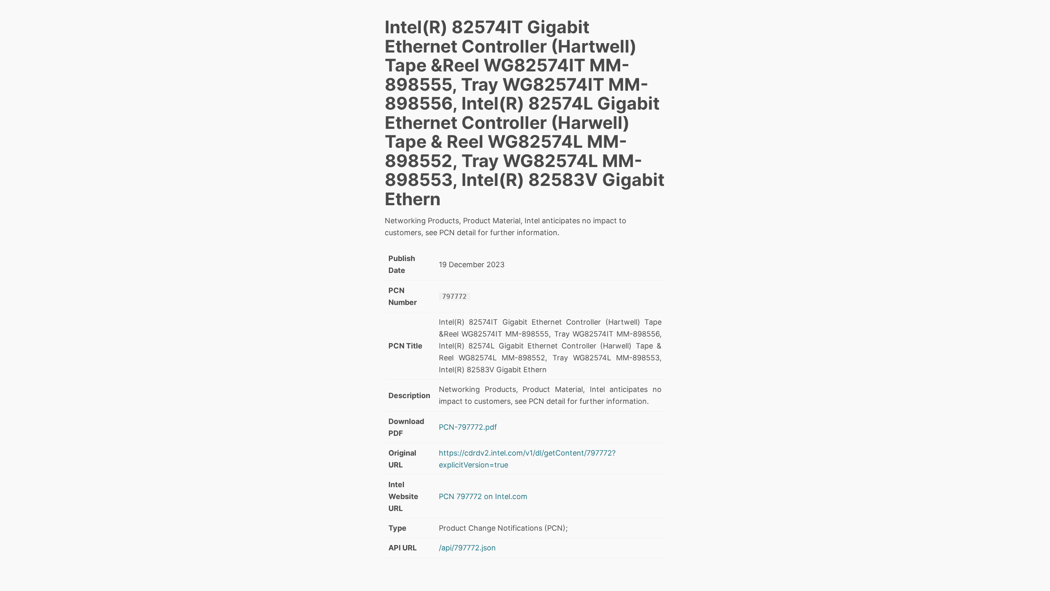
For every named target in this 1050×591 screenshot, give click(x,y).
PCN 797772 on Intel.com (483, 496)
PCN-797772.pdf (468, 427)
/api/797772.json (467, 547)
